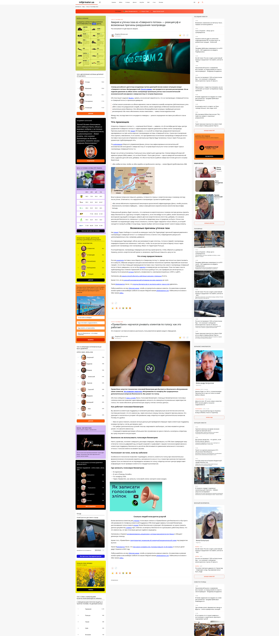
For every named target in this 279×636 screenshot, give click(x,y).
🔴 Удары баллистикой (157, 11)
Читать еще (209, 417)
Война (120, 2)
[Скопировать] (187, 35)
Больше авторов (209, 223)
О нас (154, 2)
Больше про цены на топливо (91, 231)
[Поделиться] (184, 35)
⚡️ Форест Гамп (144, 11)
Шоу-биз (142, 2)
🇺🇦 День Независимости (130, 11)
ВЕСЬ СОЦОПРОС (91, 506)
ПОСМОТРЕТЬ (209, 156)
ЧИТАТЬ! (90, 589)
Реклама (161, 2)
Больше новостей (209, 130)
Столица (127, 2)
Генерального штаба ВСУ (93, 68)
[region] (91, 554)
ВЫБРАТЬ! (91, 340)
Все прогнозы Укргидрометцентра (90, 556)
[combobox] (99, 550)
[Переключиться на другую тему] (198, 2)
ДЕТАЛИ (90, 113)
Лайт (148, 2)
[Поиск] (202, 2)
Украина (114, 2)
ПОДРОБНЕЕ (90, 161)
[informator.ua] (87, 2)
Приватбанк (114, 580)
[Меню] (100, 2)
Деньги (134, 2)
